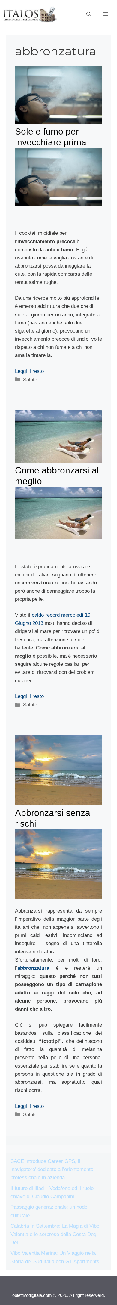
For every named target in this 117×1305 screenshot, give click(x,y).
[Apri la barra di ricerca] (88, 14)
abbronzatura (33, 968)
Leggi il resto (29, 371)
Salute (30, 380)
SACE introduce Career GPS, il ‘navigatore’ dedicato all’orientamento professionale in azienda (51, 1169)
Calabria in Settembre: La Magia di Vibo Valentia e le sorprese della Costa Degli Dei (54, 1234)
